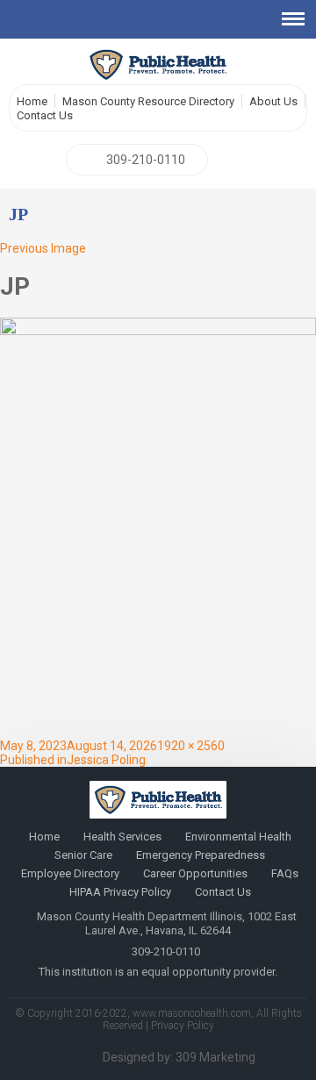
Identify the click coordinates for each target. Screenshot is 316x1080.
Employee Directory (70, 873)
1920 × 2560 (191, 746)
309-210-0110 (145, 160)
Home (32, 101)
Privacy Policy (182, 1025)
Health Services (122, 836)
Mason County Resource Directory (148, 101)
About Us (273, 101)
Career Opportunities (195, 873)
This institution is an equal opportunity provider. (158, 971)
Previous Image (43, 248)
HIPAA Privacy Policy (120, 891)
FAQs (284, 873)
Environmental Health (238, 836)
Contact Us (45, 115)
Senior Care (83, 855)
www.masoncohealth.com (192, 1013)
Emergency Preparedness (200, 855)
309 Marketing (215, 1057)
